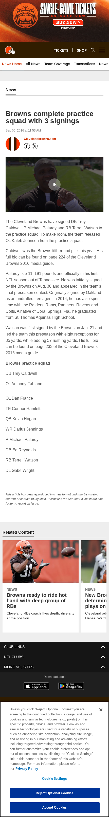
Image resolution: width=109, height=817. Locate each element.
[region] (54, 762)
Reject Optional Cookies (55, 793)
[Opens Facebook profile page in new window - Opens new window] (27, 146)
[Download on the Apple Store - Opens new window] (36, 686)
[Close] (100, 714)
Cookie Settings (54, 778)
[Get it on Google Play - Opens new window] (71, 688)
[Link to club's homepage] (10, 48)
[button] (54, 184)
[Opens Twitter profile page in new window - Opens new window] (35, 146)
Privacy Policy (66, 769)
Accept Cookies (54, 807)
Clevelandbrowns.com (40, 139)
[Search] (93, 50)
